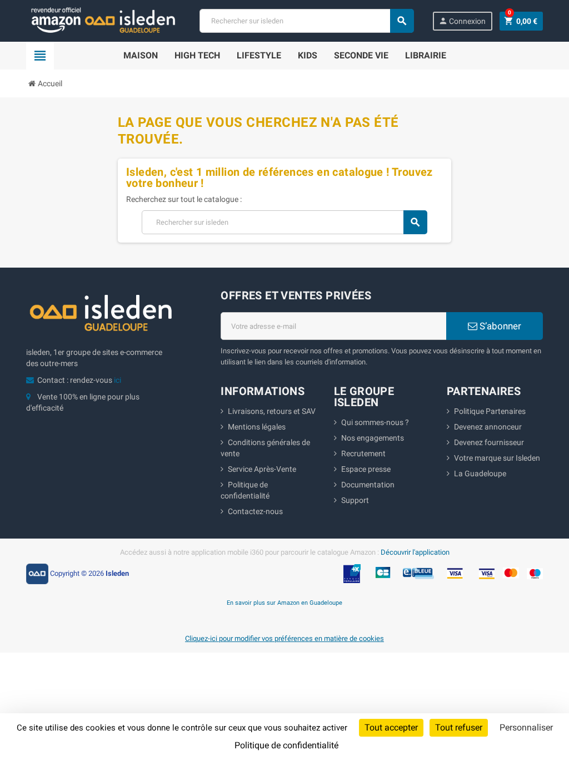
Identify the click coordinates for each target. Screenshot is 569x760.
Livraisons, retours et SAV (272, 411)
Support (355, 500)
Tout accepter (391, 727)
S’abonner (499, 326)
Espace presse (366, 469)
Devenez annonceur (488, 426)
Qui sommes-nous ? (375, 422)
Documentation (368, 484)
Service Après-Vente (262, 469)
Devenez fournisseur (489, 442)
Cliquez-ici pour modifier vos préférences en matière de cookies (284, 638)
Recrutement (363, 453)
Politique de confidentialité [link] (286, 745)
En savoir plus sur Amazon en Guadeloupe (284, 602)
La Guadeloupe (480, 473)
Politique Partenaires (490, 411)
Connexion (462, 21)
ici (117, 380)
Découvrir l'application (415, 552)
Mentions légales (257, 426)
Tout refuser (458, 727)
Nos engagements (372, 437)
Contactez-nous (255, 511)
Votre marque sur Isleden (497, 457)
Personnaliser (526, 727)
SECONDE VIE (361, 55)
